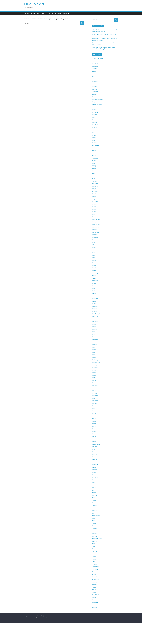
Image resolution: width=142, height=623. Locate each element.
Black (93, 117)
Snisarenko (95, 513)
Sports (94, 526)
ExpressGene (95, 232)
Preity (93, 449)
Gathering (95, 273)
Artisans (94, 86)
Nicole (94, 413)
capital (94, 150)
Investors (94, 329)
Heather (94, 293)
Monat (94, 388)
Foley (93, 257)
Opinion (94, 426)
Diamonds (95, 201)
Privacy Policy (67, 13)
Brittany (94, 135)
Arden (93, 76)
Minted (94, 377)
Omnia (94, 423)
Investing (94, 326)
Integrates (95, 316)
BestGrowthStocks (97, 104)
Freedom (94, 270)
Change (94, 166)
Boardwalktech (96, 125)
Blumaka (94, 122)
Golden (94, 278)
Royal (93, 480)
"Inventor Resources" (98, 58)
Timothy (94, 561)
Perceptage (95, 436)
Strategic (94, 533)
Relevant (94, 462)
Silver (93, 508)
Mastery (94, 365)
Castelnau (95, 158)
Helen (93, 296)
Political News (96, 444)
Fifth (93, 245)
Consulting (95, 183)
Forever (94, 260)
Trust (93, 572)
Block (93, 120)
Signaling (94, 505)
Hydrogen (95, 306)
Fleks (93, 255)
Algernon (94, 68)
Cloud (93, 173)
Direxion (94, 209)
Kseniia (94, 337)
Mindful (94, 375)
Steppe (94, 531)
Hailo (93, 288)
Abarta (94, 61)
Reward (94, 472)
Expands (94, 229)
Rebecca (94, 459)
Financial (94, 250)
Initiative (94, 309)
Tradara (94, 564)
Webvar (94, 597)
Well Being (95, 602)
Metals (94, 370)
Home (27, 13)
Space (94, 521)
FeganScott (95, 237)
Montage (94, 393)
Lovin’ (93, 354)
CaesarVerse (95, 145)
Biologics (94, 114)
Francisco (94, 268)
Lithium (94, 349)
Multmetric (95, 398)
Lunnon (94, 357)
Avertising (95, 91)
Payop (94, 431)
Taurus (94, 554)
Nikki (93, 416)
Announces (95, 74)
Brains (94, 130)
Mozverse (95, 395)
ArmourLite (95, 81)
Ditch (93, 214)
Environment (95, 227)
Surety (94, 543)
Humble (94, 303)
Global (94, 275)
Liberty (94, 347)
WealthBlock (95, 595)
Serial (93, 498)
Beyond (94, 109)
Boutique (94, 127)
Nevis (93, 408)
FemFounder (95, 240)
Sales (93, 485)
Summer (94, 541)
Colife (93, 178)
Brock (93, 137)
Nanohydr (95, 400)
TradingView (95, 566)
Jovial (93, 332)
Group (94, 283)
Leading (94, 344)
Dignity (94, 206)
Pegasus (94, 434)
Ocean (94, 418)
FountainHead (96, 263)
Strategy (94, 536)
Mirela (94, 380)
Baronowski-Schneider (98, 99)
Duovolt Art (34, 3)
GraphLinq (95, 280)
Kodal (93, 334)
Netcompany (95, 406)
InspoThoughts (96, 314)
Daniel (94, 194)
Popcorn (94, 446)
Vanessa (94, 582)
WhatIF (94, 605)
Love (93, 352)
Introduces (95, 321)
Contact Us (49, 13)
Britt (93, 132)
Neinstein (94, 403)
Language (95, 339)
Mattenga (95, 367)
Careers (94, 155)
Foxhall (94, 265)
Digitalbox (95, 204)
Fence (94, 242)
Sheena (94, 500)
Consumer (95, 186)
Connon (94, 181)
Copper (94, 188)
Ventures (94, 584)
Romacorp (95, 477)
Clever (94, 171)
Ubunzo (94, 574)
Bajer (93, 97)
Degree (94, 199)
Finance (94, 247)
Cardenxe (94, 153)
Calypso (94, 148)
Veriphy (94, 587)
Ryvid (93, 482)
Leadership (95, 342)
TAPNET (94, 551)
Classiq (94, 168)
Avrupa (94, 94)
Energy (94, 222)
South (93, 518)
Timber (94, 559)
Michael (94, 372)
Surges (94, 546)
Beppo (94, 102)
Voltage (94, 592)
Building (94, 140)
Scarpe (94, 492)
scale (93, 490)
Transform (95, 569)
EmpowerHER (96, 219)
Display (94, 211)
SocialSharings (96, 515)
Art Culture (95, 84)
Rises (93, 475)
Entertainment (96, 224)
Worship (94, 607)
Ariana (94, 79)
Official (94, 421)
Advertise (58, 13)
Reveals (94, 467)
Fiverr (93, 252)
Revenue (94, 469)
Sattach (94, 487)
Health (94, 291)
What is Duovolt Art (37, 13)
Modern (94, 383)
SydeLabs (94, 549)
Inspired (94, 311)
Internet (94, 319)
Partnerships (95, 429)
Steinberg (94, 528)
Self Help (94, 495)
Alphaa (94, 71)
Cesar (93, 163)
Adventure (95, 66)
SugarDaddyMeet (97, 538)
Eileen (93, 217)
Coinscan (94, 176)
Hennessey (95, 298)
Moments (95, 385)
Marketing (95, 360)
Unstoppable (95, 579)
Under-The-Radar (97, 577)
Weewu (94, 600)
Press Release (96, 452)
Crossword (95, 191)
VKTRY (94, 589)
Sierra (93, 503)
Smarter (94, 510)
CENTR (94, 160)
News (93, 411)
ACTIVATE (95, 63)
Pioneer (94, 441)
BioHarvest (95, 112)
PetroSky (94, 439)
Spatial (94, 523)
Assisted (94, 89)
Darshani (94, 196)
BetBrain (94, 107)
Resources (95, 464)
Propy (93, 457)
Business (94, 143)
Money (94, 390)
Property (94, 454)
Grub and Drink (96, 286)
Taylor (94, 556)
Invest (94, 324)
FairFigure (95, 234)
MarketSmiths (96, 362)
